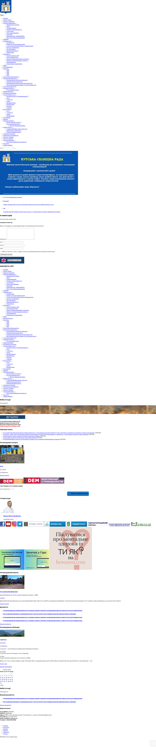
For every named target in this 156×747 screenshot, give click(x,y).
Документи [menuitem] (6, 54)
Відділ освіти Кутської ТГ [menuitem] (13, 122)
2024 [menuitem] (7, 73)
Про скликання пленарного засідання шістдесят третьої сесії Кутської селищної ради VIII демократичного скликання (39, 614)
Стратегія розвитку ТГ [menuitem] (9, 86)
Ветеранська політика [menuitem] (9, 93)
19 (4, 679)
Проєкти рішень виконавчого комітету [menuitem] (17, 59)
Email (2, 245)
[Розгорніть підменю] (16, 23)
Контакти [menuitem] (6, 143)
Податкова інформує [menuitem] (12, 33)
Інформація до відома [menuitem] (12, 25)
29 (10, 681)
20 (6, 679)
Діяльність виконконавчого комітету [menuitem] (17, 60)
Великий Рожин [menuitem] (11, 103)
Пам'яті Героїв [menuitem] (7, 20)
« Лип (1, 685)
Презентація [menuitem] (10, 52)
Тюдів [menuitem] (8, 101)
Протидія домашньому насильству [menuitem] (16, 142)
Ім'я (1, 242)
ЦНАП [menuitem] (5, 65)
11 (2, 677)
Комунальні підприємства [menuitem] (10, 135)
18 (2, 679)
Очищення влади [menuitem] (11, 28)
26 (4, 681)
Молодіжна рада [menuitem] (8, 67)
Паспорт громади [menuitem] (8, 137)
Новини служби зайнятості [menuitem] (14, 29)
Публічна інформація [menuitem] (9, 23)
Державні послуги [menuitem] (8, 88)
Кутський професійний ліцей (9, 591)
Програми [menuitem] (9, 34)
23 (12, 679)
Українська (6, 489)
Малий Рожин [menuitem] (10, 104)
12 (4, 677)
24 (1, 681)
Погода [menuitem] (5, 734)
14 (8, 677)
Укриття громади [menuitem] (8, 138)
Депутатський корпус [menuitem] (12, 47)
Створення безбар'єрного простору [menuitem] (16, 129)
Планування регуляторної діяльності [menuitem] (17, 80)
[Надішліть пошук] (15, 148)
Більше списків (4, 604)
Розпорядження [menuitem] (11, 62)
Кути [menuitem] (7, 98)
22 (10, 679)
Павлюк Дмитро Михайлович (12, 516)
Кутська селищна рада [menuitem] (13, 124)
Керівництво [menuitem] (10, 42)
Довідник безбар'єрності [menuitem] (13, 132)
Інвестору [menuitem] (6, 732)
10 (1, 677)
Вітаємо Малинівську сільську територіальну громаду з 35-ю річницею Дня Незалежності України (31, 439)
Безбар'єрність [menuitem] (7, 127)
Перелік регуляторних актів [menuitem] (14, 82)
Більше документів (5, 624)
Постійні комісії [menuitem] (11, 49)
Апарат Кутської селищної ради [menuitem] (15, 44)
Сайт (1, 248)
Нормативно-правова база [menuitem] (14, 64)
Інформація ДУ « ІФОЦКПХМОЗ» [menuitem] (15, 36)
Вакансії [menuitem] (5, 119)
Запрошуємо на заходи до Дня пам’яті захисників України (19, 437)
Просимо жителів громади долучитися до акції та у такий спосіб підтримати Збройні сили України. (31, 212)
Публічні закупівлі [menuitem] (8, 121)
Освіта (3, 598)
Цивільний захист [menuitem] (8, 91)
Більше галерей (4, 475)
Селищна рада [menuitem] (7, 41)
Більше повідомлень (6, 666)
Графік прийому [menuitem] (7, 145)
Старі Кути (3, 639)
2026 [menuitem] (7, 70)
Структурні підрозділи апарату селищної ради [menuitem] (19, 46)
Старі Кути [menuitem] (9, 99)
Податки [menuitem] (5, 68)
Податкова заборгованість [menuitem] (11, 77)
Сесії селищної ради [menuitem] (12, 57)
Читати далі (3, 664)
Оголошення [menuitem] (6, 117)
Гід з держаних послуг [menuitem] (12, 90)
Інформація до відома (15, 197)
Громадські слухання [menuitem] (9, 134)
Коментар (3, 239)
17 (1, 679)
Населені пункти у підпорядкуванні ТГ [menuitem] (17, 96)
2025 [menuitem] (7, 72)
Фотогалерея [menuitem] (7, 109)
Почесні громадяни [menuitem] (8, 21)
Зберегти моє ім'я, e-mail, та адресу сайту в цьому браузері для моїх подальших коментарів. (28, 251)
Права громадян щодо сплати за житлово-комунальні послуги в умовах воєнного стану (28, 204)
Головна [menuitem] (5, 18)
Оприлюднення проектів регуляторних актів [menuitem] (19, 83)
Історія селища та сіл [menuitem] (9, 95)
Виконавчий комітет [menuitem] (12, 51)
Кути (1, 466)
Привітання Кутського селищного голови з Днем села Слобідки (21, 436)
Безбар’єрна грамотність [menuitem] (13, 130)
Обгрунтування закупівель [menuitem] (17, 125)
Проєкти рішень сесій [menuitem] (12, 55)
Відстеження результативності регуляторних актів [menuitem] (21, 85)
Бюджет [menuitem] (5, 729)
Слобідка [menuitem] (9, 108)
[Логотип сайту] (5, 13)
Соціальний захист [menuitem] (8, 140)
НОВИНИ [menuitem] (6, 39)
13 (6, 677)
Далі (4, 208)
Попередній (6, 201)
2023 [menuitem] (7, 75)
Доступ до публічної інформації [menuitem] (15, 38)
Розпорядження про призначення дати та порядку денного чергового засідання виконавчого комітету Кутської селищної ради (42, 610)
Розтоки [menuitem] (8, 106)
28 (8, 681)
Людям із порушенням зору (79, 493)
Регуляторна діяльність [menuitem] (10, 78)
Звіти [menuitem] (8, 26)
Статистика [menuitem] (9, 31)
